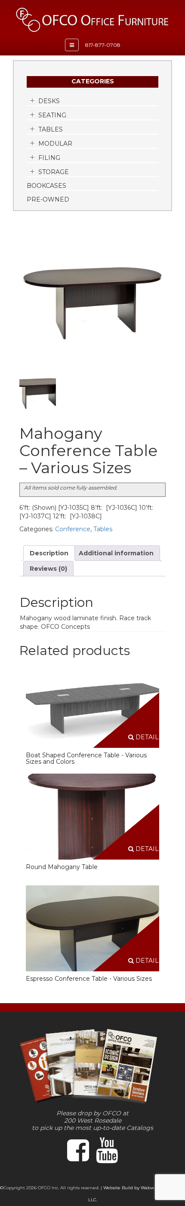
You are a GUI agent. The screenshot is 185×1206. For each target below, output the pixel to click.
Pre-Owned (48, 199)
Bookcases (46, 186)
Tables (50, 129)
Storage (53, 172)
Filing (49, 158)
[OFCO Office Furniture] (92, 19)
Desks (49, 101)
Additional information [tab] (116, 553)
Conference (72, 529)
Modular (55, 143)
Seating (52, 115)
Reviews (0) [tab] (48, 568)
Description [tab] (49, 553)
